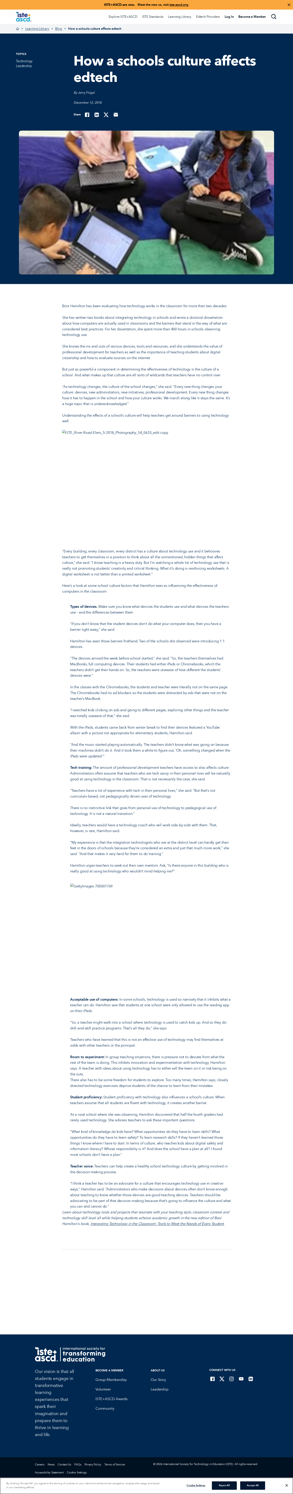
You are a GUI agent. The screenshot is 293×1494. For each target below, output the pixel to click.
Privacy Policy (93, 1464)
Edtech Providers (208, 17)
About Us (158, 1370)
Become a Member (109, 1370)
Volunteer (103, 1389)
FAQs (77, 1464)
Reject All (224, 1485)
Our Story (158, 1380)
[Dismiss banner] (289, 4)
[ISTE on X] (222, 1379)
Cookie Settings (77, 1472)
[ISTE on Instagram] (231, 1379)
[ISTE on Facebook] (212, 1379)
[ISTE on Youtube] (241, 1379)
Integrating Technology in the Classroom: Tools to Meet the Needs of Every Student (157, 1224)
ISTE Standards (152, 17)
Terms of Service (114, 1464)
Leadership (159, 1389)
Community (104, 1408)
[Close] (286, 1485)
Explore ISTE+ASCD (123, 17)
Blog (58, 29)
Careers (39, 1464)
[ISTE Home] (23, 17)
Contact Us (64, 1464)
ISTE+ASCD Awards (111, 1399)
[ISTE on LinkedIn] (251, 1379)
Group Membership (111, 1380)
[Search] (274, 17)
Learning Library (179, 17)
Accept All (253, 1485)
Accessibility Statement (49, 1472)
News (51, 1464)
